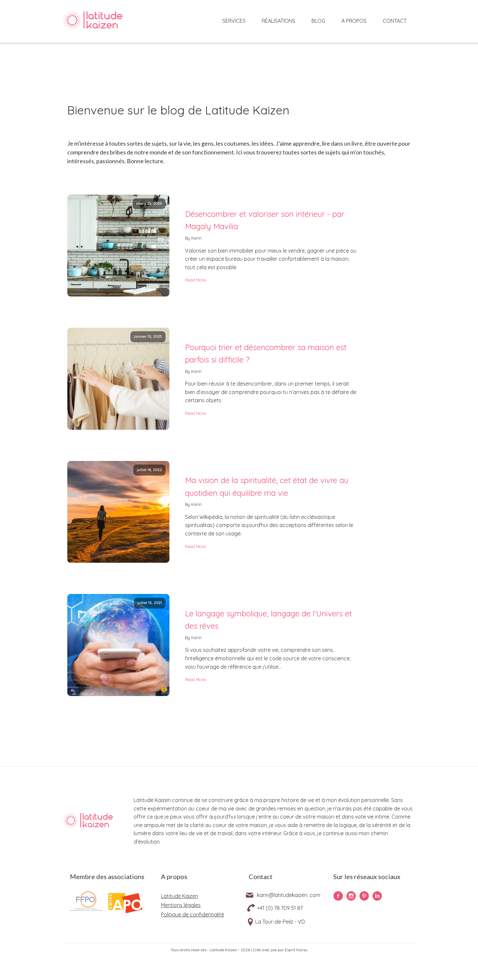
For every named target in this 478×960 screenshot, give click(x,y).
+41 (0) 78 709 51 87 (280, 908)
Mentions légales (181, 905)
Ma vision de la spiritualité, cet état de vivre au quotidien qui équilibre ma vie (266, 486)
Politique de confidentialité (192, 914)
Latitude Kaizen (179, 896)
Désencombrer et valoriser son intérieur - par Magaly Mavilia (264, 220)
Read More (195, 280)
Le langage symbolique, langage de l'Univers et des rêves (268, 620)
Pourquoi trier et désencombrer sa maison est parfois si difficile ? (266, 353)
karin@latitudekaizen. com (288, 895)
